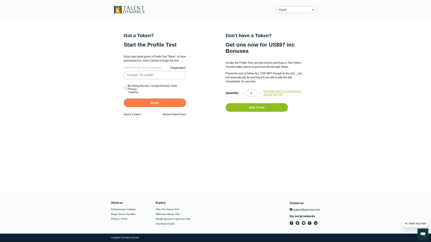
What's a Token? (132, 114)
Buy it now (256, 107)
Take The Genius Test (167, 209)
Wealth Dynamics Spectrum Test (173, 218)
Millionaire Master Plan (168, 214)
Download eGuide (165, 223)
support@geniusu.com (306, 209)
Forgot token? (178, 67)
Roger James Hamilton (123, 214)
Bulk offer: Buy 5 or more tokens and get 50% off (282, 93)
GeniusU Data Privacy (174, 114)
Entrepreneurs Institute (123, 209)
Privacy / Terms (119, 218)
